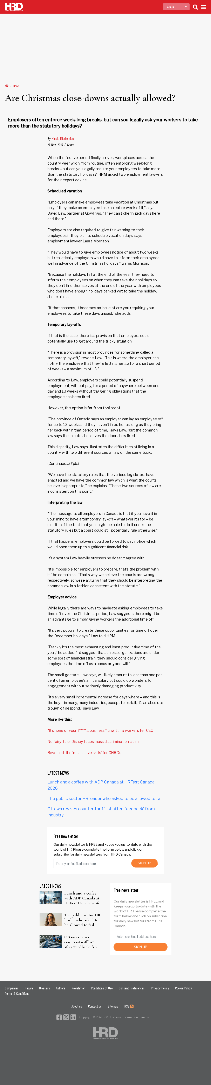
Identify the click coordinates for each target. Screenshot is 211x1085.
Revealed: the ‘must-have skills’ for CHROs (84, 753)
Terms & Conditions (17, 993)
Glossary (44, 988)
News (16, 86)
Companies (12, 988)
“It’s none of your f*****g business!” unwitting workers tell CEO (100, 730)
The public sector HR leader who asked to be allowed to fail (104, 798)
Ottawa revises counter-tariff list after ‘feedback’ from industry (82, 942)
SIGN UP (144, 863)
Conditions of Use (102, 988)
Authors (60, 988)
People (29, 988)
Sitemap (113, 1006)
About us (77, 1006)
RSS (127, 1006)
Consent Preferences (132, 988)
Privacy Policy (160, 988)
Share (70, 144)
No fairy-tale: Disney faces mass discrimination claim (93, 741)
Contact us (95, 1006)
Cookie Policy (183, 988)
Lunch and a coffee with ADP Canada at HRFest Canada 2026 (81, 898)
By (60, 138)
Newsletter (78, 988)
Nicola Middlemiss (63, 138)
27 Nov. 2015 (55, 144)
